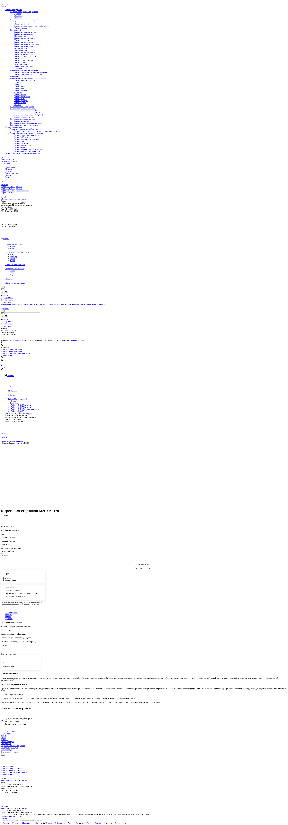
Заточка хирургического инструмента (28, 74)
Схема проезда (6, 750)
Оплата (8, 617)
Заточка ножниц (16, 76)
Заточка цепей (19, 87)
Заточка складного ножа (23, 60)
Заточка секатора (20, 91)
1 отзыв (5, 515)
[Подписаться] (3, 754)
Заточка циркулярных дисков (25, 80)
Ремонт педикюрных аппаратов (26, 135)
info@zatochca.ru (14, 199)
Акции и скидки (7, 742)
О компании (10, 167)
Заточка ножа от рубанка (24, 46)
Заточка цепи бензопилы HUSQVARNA (29, 115)
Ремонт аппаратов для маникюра (27, 151)
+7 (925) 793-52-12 (15, 191)
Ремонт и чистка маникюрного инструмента (22, 153)
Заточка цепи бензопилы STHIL (26, 111)
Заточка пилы (19, 89)
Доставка (8, 619)
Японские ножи (20, 68)
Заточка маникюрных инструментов (24, 12)
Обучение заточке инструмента (13, 746)
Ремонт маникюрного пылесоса (26, 139)
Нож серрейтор (20, 36)
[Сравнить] (2, 519)
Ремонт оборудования (14, 127)
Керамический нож (21, 40)
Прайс (3, 738)
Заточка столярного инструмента (23, 109)
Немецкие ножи (20, 64)
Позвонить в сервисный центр (29, 195)
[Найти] (6, 292)
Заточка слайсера (21, 62)
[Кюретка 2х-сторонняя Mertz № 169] (142, 475)
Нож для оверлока (21, 50)
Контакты (4, 185)
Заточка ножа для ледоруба (24, 52)
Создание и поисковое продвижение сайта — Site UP (21, 820)
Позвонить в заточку (9, 195)
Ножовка (17, 105)
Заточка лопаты (20, 95)
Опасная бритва (20, 28)
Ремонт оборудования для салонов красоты (27, 133)
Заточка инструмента (13, 10)
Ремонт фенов (19, 147)
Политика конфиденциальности (13, 816)
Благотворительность (13, 173)
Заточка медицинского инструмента (24, 70)
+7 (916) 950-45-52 (11, 189)
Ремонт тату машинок (22, 145)
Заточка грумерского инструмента (23, 119)
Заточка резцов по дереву (24, 117)
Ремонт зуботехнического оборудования (25, 129)
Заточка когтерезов (21, 121)
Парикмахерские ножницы (24, 22)
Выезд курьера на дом (9, 748)
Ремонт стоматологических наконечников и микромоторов (37, 131)
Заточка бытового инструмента (22, 107)
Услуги (3, 736)
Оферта (4, 818)
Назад (13, 401)
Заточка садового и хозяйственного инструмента (29, 78)
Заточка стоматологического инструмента (30, 72)
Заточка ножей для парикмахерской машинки (32, 26)
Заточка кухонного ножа (23, 34)
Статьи (8, 175)
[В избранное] (2, 516)
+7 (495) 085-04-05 (8, 193)
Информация (6, 744)
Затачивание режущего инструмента (24, 125)
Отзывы (8, 171)
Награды (8, 169)
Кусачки (17, 14)
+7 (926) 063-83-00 (11, 187)
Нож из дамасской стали (23, 66)
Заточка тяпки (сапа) (22, 97)
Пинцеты (18, 18)
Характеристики (11, 613)
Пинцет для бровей (21, 24)
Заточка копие (19, 58)
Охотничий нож (20, 48)
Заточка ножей (16, 30)
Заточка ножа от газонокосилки (26, 44)
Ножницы (18, 16)
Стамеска (18, 93)
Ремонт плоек (19, 141)
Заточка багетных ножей (23, 54)
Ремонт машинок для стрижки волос (28, 149)
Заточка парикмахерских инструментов (25, 20)
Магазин (4, 740)
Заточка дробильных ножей (25, 32)
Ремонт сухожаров (21, 143)
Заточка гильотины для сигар (25, 56)
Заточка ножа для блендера (24, 38)
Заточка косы (19, 99)
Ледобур (17, 82)
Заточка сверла (20, 103)
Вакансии (9, 177)
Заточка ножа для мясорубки (25, 42)
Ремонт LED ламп (21, 137)
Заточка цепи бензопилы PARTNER (28, 113)
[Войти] (2, 360)
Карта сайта (5, 814)
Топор (16, 84)
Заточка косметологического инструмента (26, 123)
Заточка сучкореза (21, 101)
